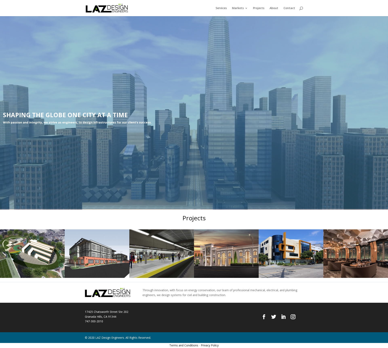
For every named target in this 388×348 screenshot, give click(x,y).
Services (221, 8)
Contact (289, 8)
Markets (238, 8)
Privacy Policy (210, 345)
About (274, 8)
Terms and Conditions (183, 345)
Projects (258, 8)
